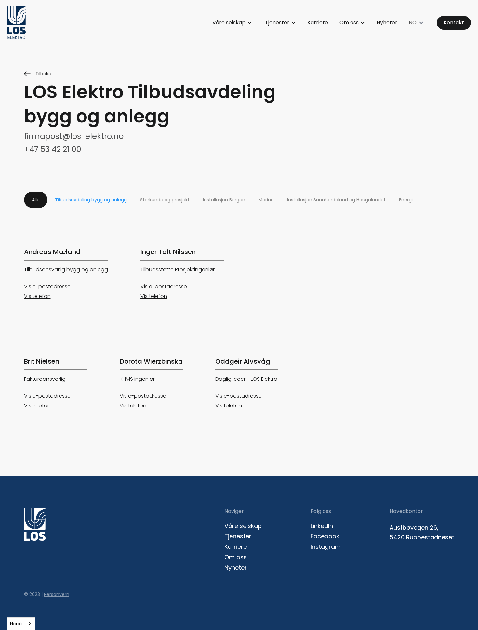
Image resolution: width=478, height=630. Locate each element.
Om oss (349, 22)
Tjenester (277, 22)
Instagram (326, 547)
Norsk (16, 624)
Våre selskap (229, 22)
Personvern (56, 594)
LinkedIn (322, 526)
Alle (36, 200)
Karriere (317, 22)
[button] (232, 22)
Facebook (325, 536)
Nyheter (387, 22)
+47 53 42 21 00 (52, 149)
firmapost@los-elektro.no (74, 136)
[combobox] (21, 623)
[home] (16, 22)
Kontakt (454, 22)
